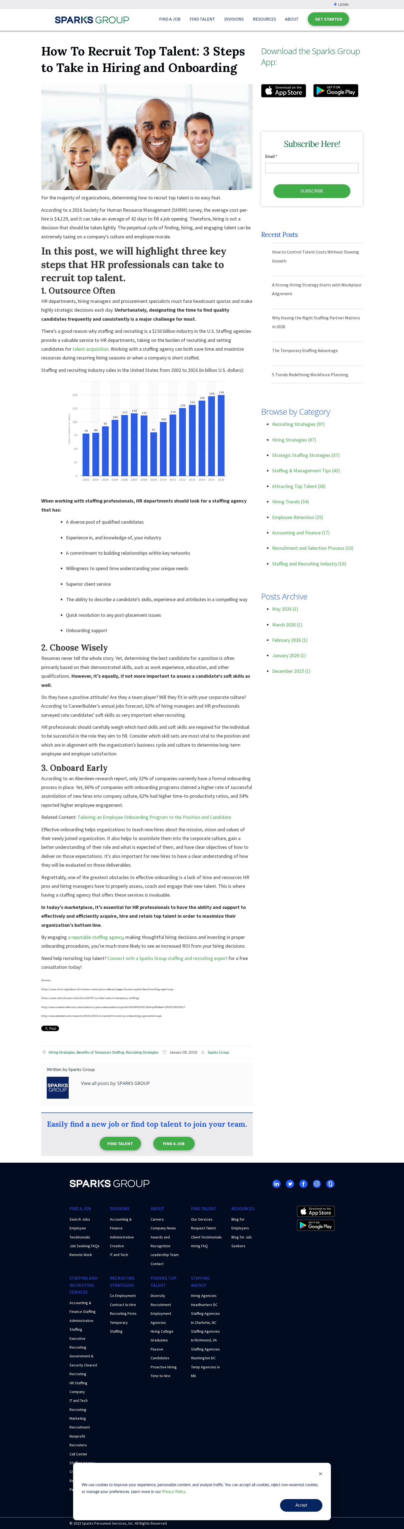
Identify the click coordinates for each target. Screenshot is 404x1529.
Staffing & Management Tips (306, 470)
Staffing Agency (200, 1281)
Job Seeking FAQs (84, 1245)
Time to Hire (160, 1375)
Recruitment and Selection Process (312, 548)
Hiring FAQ (199, 1245)
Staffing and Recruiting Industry (309, 563)
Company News (163, 1228)
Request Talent (203, 1228)
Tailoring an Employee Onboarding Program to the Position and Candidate (154, 817)
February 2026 (290, 640)
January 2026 (289, 655)
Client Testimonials (206, 1237)
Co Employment (123, 1295)
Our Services (201, 1219)
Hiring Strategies (62, 1052)
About (292, 19)
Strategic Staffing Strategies (306, 455)
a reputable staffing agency (95, 937)
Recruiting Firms (123, 1313)
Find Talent (202, 19)
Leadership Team (165, 1254)
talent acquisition (91, 349)
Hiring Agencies (204, 1295)
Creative (117, 1245)
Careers (157, 1219)
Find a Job (170, 19)
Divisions (234, 19)
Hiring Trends (290, 501)
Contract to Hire (123, 1304)
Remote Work (81, 1254)
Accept (301, 1505)
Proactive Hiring (164, 1367)
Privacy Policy (173, 1492)
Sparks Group (218, 1052)
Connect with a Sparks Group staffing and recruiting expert (167, 958)
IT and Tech (119, 1254)
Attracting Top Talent (299, 486)
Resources (264, 19)
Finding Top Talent (163, 1281)
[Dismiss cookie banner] (320, 1474)
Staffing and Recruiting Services (83, 1285)
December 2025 (291, 671)
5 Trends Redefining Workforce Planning (310, 374)
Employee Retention (297, 517)
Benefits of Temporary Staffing (100, 1052)
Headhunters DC (204, 1304)
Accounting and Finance (301, 532)
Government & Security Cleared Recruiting (83, 1365)
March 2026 (287, 624)
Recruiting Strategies (142, 1052)
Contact (157, 1263)
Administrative (122, 1237)
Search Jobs (80, 1219)
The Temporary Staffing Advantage (305, 350)
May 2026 (285, 609)
